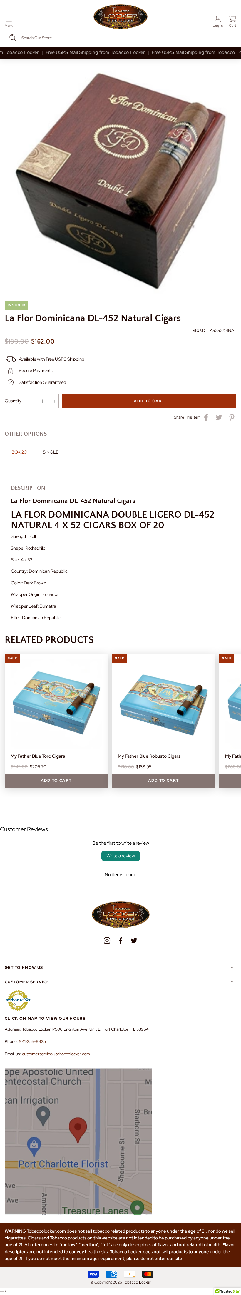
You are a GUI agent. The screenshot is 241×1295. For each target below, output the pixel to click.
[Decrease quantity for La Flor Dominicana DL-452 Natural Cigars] (30, 401)
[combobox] (120, 38)
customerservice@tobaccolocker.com (56, 1053)
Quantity (13, 401)
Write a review (120, 856)
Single (50, 452)
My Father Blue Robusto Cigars (149, 756)
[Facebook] (120, 940)
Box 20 (19, 452)
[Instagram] (107, 940)
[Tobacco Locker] (120, 17)
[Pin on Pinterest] (232, 417)
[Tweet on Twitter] (219, 417)
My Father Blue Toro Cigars (38, 756)
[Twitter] (134, 940)
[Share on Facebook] (206, 417)
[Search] (13, 38)
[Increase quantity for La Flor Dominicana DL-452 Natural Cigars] (54, 401)
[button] (9, 22)
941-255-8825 (32, 1041)
